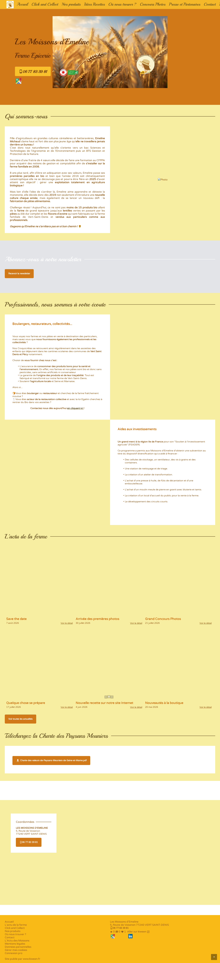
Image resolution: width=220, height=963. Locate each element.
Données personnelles (18, 946)
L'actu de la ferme (16, 924)
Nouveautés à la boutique (164, 703)
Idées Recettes (94, 4)
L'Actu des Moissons (17, 940)
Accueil (22, 4)
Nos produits (71, 4)
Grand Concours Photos (163, 619)
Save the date (16, 619)
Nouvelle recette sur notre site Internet (104, 703)
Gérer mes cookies (16, 950)
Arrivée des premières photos (97, 619)
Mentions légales (15, 943)
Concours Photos (152, 4)
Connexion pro (13, 953)
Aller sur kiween (138, 931)
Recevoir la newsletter (19, 273)
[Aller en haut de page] (214, 957)
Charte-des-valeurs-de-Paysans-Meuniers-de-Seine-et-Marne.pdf (51, 760)
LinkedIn (130, 936)
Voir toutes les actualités (20, 719)
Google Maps (19, 81)
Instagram (124, 936)
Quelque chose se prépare (25, 703)
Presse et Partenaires (184, 4)
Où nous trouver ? (122, 4)
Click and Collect (45, 4)
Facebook (119, 936)
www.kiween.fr (31, 958)
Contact (210, 4)
